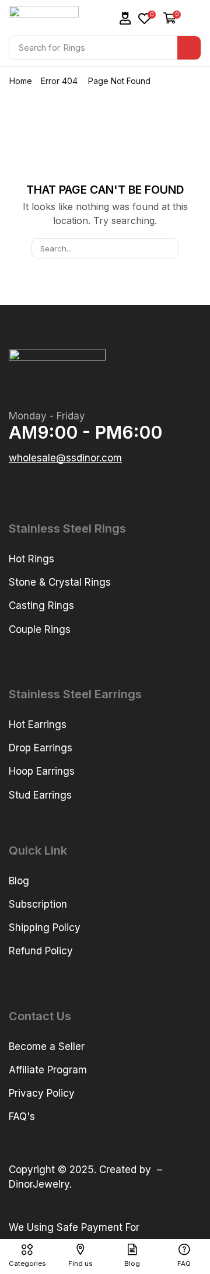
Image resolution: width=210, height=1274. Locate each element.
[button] (125, 18)
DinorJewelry (39, 1184)
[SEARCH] (168, 248)
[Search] (189, 48)
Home (20, 81)
